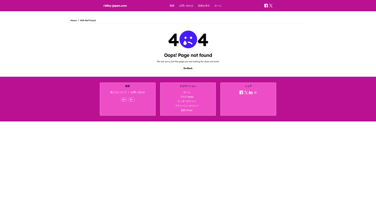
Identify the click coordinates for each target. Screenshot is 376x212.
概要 (172, 5)
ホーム (217, 5)
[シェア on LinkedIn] (250, 93)
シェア (248, 86)
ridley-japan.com (115, 5)
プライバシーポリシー (187, 106)
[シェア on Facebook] (266, 5)
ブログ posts (186, 97)
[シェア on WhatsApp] (255, 93)
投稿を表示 (204, 5)
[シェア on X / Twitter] (271, 5)
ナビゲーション (188, 86)
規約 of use (187, 110)
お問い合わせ (186, 5)
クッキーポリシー (186, 101)
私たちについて (118, 92)
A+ (124, 99)
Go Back (188, 68)
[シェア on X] (246, 93)
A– (131, 99)
